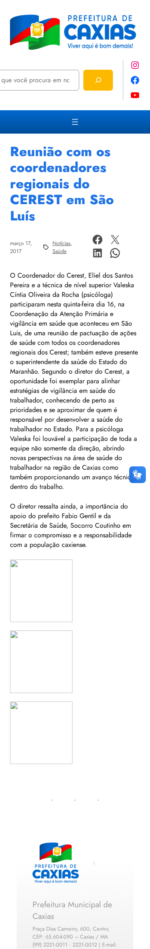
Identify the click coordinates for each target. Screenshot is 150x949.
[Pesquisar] (98, 80)
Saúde (59, 251)
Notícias (61, 243)
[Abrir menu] (75, 122)
